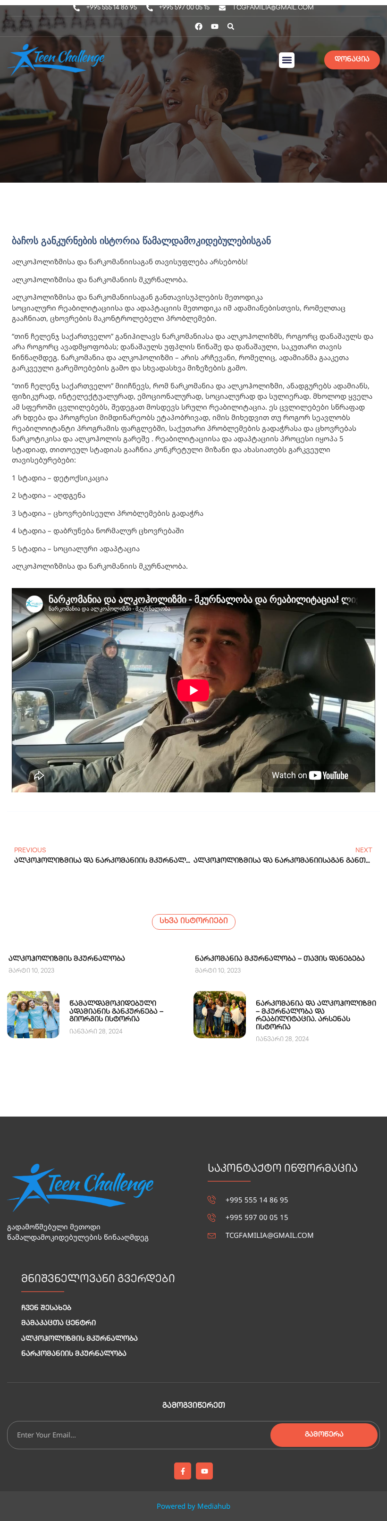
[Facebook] (198, 26)
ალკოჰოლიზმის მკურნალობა (66, 959)
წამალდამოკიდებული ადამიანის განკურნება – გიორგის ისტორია (116, 1012)
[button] (230, 26)
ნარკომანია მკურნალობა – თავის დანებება (280, 959)
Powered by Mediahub (193, 1506)
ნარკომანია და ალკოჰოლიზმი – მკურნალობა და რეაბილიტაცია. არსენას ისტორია (316, 1016)
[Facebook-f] (182, 1470)
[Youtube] (215, 26)
